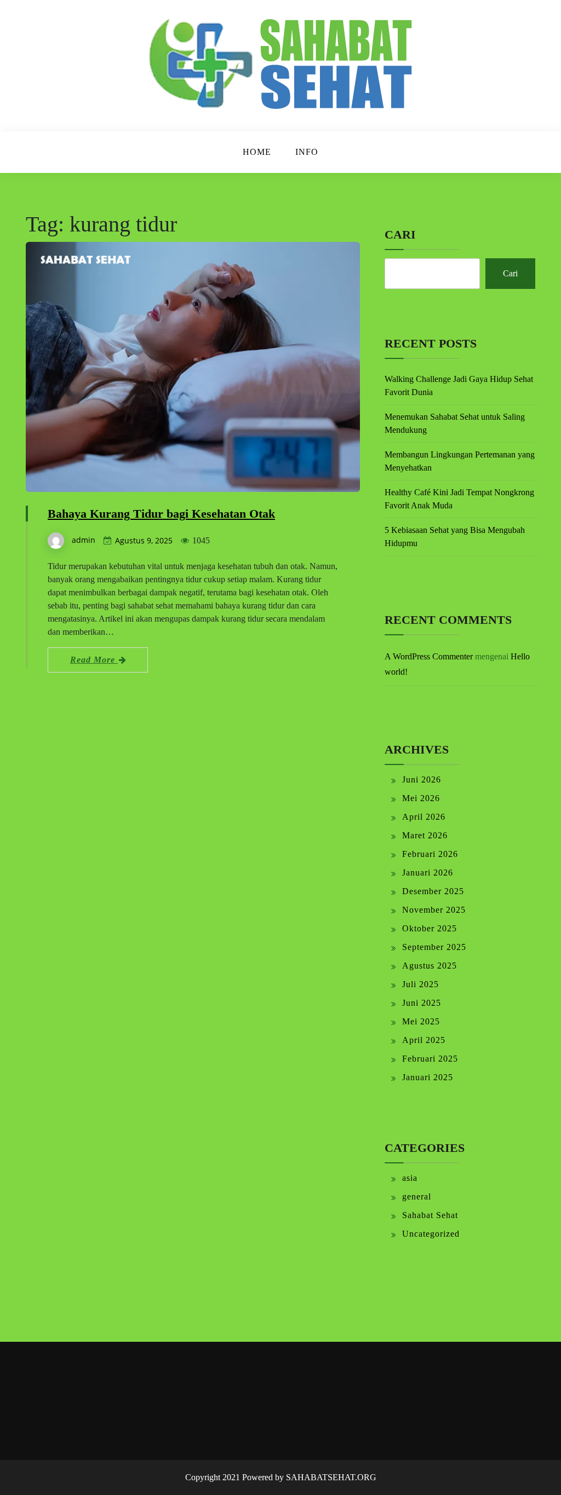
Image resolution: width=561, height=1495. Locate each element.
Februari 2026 (430, 854)
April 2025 (423, 1040)
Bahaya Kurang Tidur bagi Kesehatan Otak (161, 513)
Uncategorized (431, 1233)
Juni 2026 (421, 779)
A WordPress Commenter (429, 656)
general (416, 1196)
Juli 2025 (420, 984)
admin (83, 540)
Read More (94, 659)
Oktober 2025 (429, 928)
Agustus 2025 (429, 965)
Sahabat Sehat (430, 1215)
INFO (306, 152)
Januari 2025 (427, 1077)
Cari (400, 234)
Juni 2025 (421, 1002)
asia (409, 1178)
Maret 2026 (425, 835)
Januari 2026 (427, 872)
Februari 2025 (430, 1058)
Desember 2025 (433, 891)
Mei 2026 (421, 798)
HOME (257, 152)
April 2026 (423, 816)
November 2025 (434, 909)
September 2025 (434, 947)
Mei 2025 (421, 1021)
